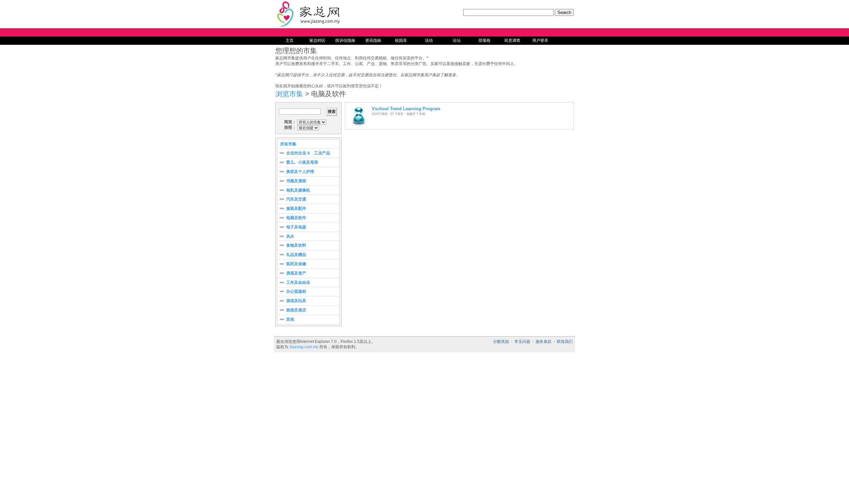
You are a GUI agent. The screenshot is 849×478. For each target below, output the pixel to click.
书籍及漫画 (296, 181)
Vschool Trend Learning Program (406, 108)
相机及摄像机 (298, 190)
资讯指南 (373, 40)
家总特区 (317, 40)
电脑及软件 (296, 217)
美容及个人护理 (300, 171)
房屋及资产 (296, 273)
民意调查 (512, 40)
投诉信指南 (345, 40)
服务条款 (544, 341)
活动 (429, 40)
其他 (290, 319)
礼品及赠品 (296, 254)
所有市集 (288, 144)
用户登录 (540, 40)
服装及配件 (296, 208)
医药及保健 (296, 264)
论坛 (457, 40)
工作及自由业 (298, 282)
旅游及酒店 (296, 310)
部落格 (484, 40)
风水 (290, 236)
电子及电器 (296, 227)
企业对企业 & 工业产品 (308, 153)
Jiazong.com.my (303, 347)
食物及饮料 (296, 245)
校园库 (401, 40)
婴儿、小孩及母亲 (302, 162)
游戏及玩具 (296, 300)
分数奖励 (501, 341)
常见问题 (522, 341)
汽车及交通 (296, 199)
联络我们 (565, 341)
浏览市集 (289, 94)
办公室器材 (296, 291)
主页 (290, 40)
